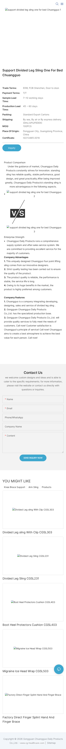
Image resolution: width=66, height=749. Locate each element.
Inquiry (11, 148)
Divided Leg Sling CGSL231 (21, 578)
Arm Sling (33, 487)
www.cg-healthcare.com (32, 743)
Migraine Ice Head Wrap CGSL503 (25, 671)
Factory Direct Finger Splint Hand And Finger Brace (28, 719)
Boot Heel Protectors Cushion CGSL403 (30, 624)
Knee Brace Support (14, 487)
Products (46, 487)
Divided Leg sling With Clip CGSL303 (27, 532)
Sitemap (51, 742)
